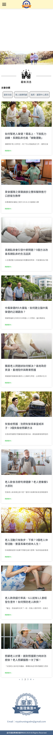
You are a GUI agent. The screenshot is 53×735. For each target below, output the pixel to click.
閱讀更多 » (8, 151)
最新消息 (8, 94)
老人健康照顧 (21, 94)
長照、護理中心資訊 (39, 94)
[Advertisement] (26, 36)
